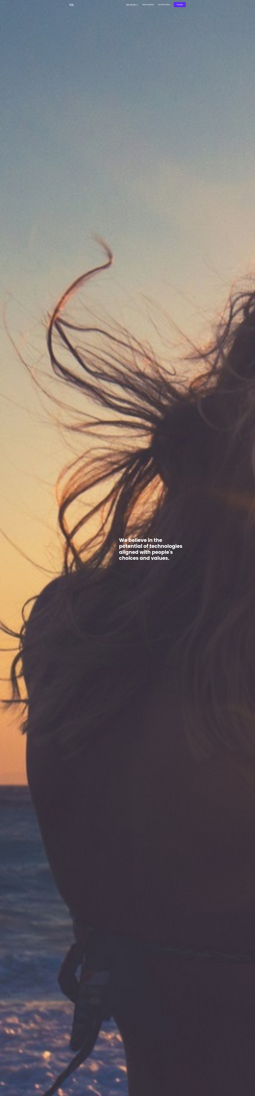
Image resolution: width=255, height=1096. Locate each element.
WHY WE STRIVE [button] (164, 5)
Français (180, 5)
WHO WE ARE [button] (131, 5)
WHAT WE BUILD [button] (148, 5)
